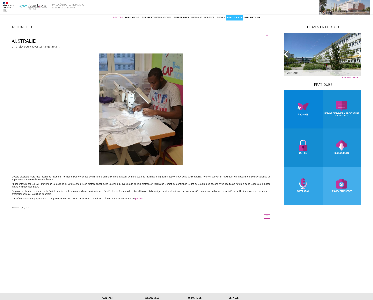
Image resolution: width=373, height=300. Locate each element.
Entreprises (181, 17)
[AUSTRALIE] (141, 109)
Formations (132, 17)
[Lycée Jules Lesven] (106, 17)
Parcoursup (234, 17)
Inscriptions (252, 17)
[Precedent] (286, 54)
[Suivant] (359, 54)
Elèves (221, 17)
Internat (196, 17)
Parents (209, 17)
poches (139, 198)
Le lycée (118, 17)
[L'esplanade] (322, 54)
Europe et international (157, 17)
